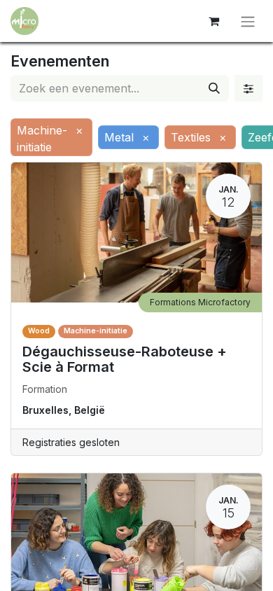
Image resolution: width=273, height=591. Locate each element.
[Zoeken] (214, 88)
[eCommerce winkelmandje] (213, 21)
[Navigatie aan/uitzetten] (247, 21)
